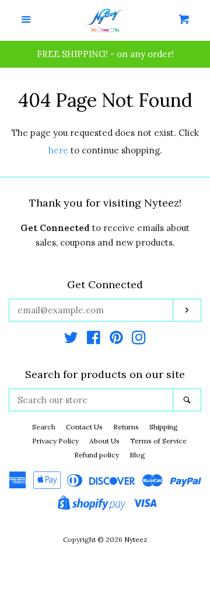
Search (43, 426)
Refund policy (96, 454)
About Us (104, 440)
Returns (126, 426)
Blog (137, 454)
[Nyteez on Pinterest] (116, 339)
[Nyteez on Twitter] (71, 339)
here (58, 150)
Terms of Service (158, 440)
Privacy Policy (55, 440)
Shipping (163, 426)
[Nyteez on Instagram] (139, 339)
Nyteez (136, 539)
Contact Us (84, 426)
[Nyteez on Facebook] (93, 339)
